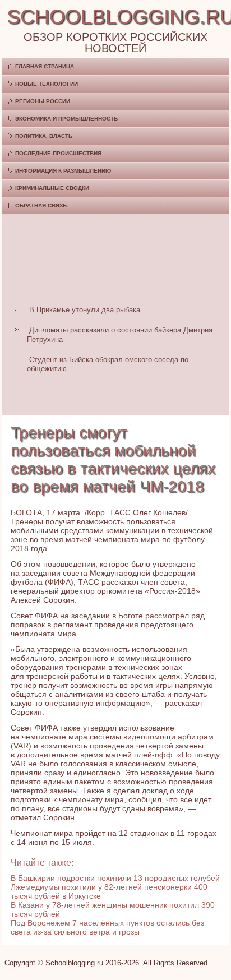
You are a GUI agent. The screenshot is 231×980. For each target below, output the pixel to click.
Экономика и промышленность (66, 118)
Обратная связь (41, 205)
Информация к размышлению (63, 171)
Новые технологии (46, 84)
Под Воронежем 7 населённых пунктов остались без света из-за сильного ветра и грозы (107, 927)
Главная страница (44, 66)
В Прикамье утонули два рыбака (84, 310)
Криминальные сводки (52, 188)
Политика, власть (43, 136)
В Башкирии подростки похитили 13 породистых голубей (115, 877)
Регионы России (42, 101)
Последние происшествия (58, 153)
